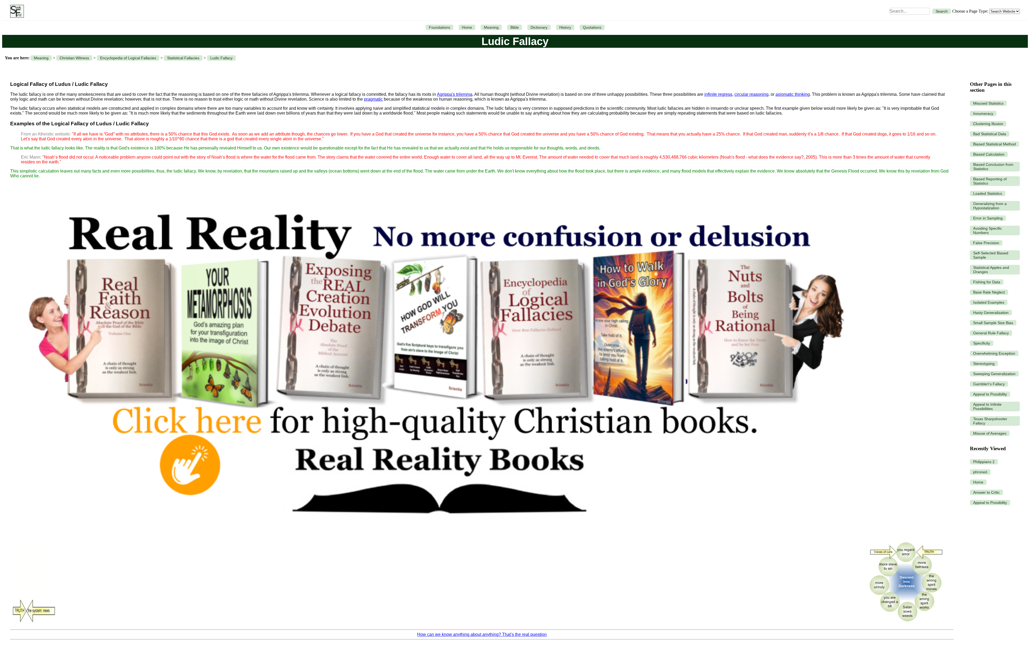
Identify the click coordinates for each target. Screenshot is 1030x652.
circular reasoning (751, 94)
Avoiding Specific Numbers (987, 230)
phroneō (980, 472)
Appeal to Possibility (990, 394)
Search (942, 11)
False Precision (986, 243)
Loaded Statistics (987, 193)
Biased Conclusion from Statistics (993, 166)
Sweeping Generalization (994, 374)
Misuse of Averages (989, 433)
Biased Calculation (989, 154)
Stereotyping (984, 363)
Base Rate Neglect (989, 292)
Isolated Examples (988, 302)
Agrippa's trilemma (454, 94)
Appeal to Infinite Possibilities (987, 406)
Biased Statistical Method (994, 144)
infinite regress (718, 94)
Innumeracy (983, 113)
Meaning (491, 27)
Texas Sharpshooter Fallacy (990, 421)
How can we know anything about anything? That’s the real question (482, 634)
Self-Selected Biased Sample (990, 255)
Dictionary (539, 27)
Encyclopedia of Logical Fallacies (128, 58)
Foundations (439, 27)
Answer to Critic (986, 492)
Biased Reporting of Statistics (990, 181)
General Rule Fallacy (991, 333)
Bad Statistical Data (989, 134)
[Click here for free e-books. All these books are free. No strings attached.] (434, 535)
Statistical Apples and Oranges (991, 269)
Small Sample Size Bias (993, 323)
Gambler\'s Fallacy (989, 384)
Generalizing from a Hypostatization (990, 206)
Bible (514, 27)
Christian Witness (74, 58)
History (565, 27)
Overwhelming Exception (994, 353)
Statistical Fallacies (183, 58)
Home (467, 27)
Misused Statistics (988, 103)
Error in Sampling (988, 218)
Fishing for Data (986, 282)
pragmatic (373, 99)
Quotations (592, 27)
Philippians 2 (984, 462)
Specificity (981, 343)
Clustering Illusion (988, 124)
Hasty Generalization (991, 312)
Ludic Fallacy (221, 58)
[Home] (16, 11)
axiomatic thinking (792, 94)
